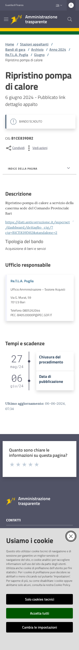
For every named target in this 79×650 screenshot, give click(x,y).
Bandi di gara (15, 49)
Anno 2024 (57, 49)
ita (57, 5)
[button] (70, 19)
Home (9, 44)
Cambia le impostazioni (39, 627)
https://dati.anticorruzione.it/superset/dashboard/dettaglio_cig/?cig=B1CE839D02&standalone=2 (37, 227)
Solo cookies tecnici (39, 599)
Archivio (37, 49)
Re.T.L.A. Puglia (16, 54)
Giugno (39, 54)
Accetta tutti (39, 613)
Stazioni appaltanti (34, 44)
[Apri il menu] (6, 19)
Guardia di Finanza (14, 5)
